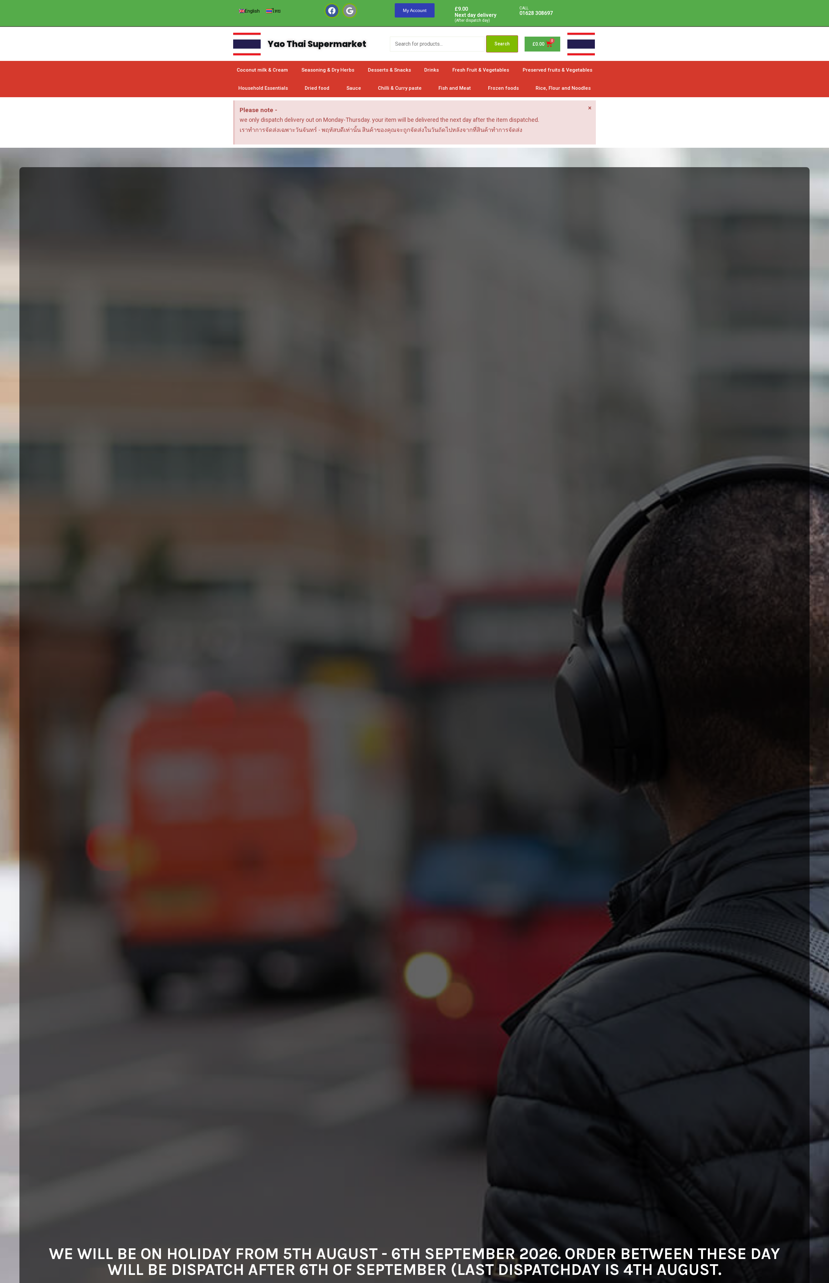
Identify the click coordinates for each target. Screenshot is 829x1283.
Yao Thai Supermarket (316, 44)
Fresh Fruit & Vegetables (480, 70)
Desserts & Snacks (389, 70)
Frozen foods (503, 88)
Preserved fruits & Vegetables (557, 70)
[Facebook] (331, 10)
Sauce (353, 88)
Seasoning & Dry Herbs (327, 70)
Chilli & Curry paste (400, 88)
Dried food (317, 88)
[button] (415, 10)
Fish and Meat (454, 88)
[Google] (349, 10)
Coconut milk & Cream (262, 70)
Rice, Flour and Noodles (563, 88)
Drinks (431, 70)
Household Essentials (263, 88)
